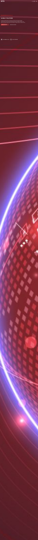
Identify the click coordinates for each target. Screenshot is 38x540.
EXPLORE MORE (4, 24)
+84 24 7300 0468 (15, 39)
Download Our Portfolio (13, 24)
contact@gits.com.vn (6, 39)
